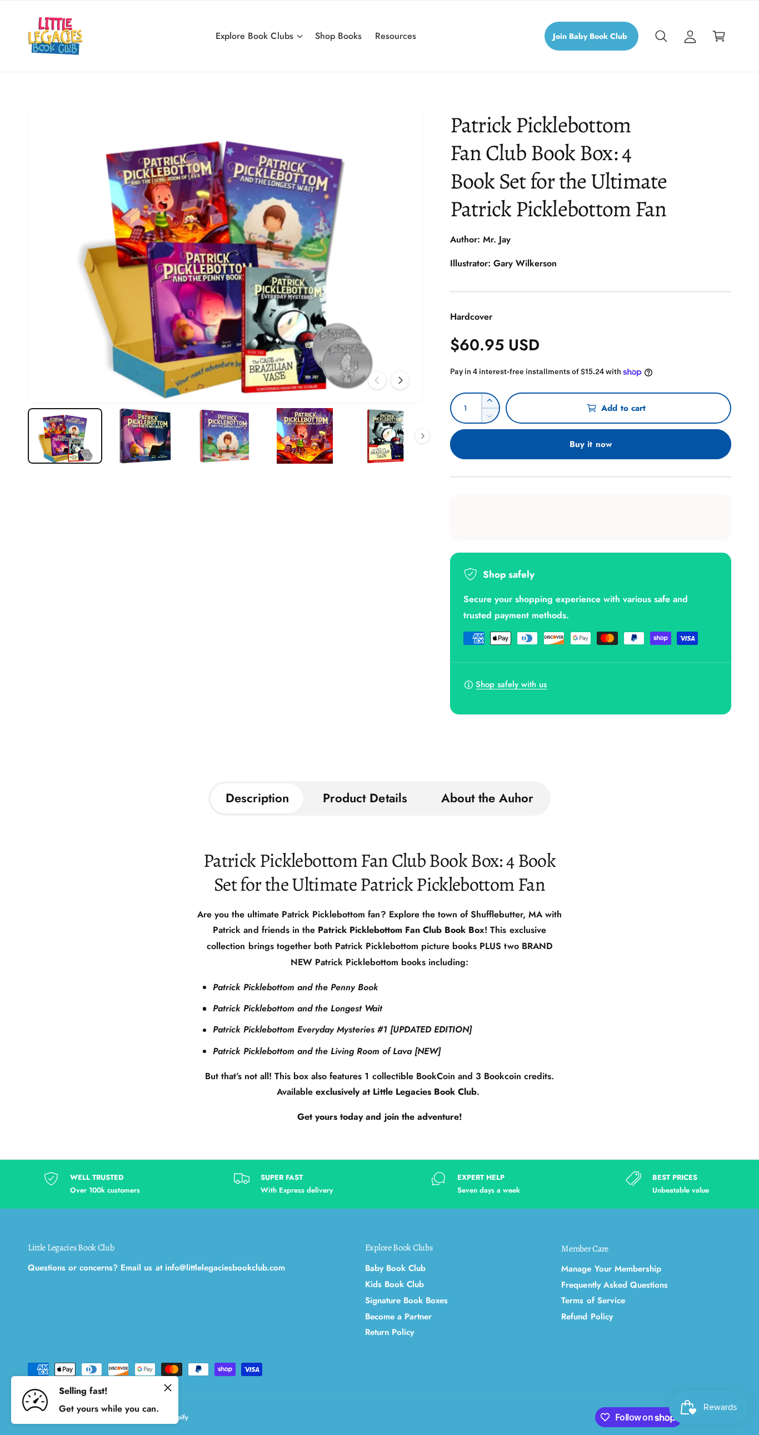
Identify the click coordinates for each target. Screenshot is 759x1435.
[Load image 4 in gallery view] (305, 436)
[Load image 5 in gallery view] (385, 436)
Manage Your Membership (611, 1269)
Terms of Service (593, 1300)
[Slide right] (400, 380)
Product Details (365, 798)
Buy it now (591, 444)
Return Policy (389, 1332)
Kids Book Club (394, 1284)
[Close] (168, 1388)
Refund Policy (586, 1316)
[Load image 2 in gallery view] (145, 436)
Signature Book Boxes (406, 1300)
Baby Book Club (395, 1268)
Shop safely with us (511, 684)
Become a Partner (398, 1316)
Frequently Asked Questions (614, 1285)
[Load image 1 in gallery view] (65, 436)
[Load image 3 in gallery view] (225, 436)
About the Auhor (487, 798)
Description (257, 798)
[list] (379, 1184)
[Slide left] (377, 380)
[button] (258, 36)
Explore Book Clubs (254, 35)
